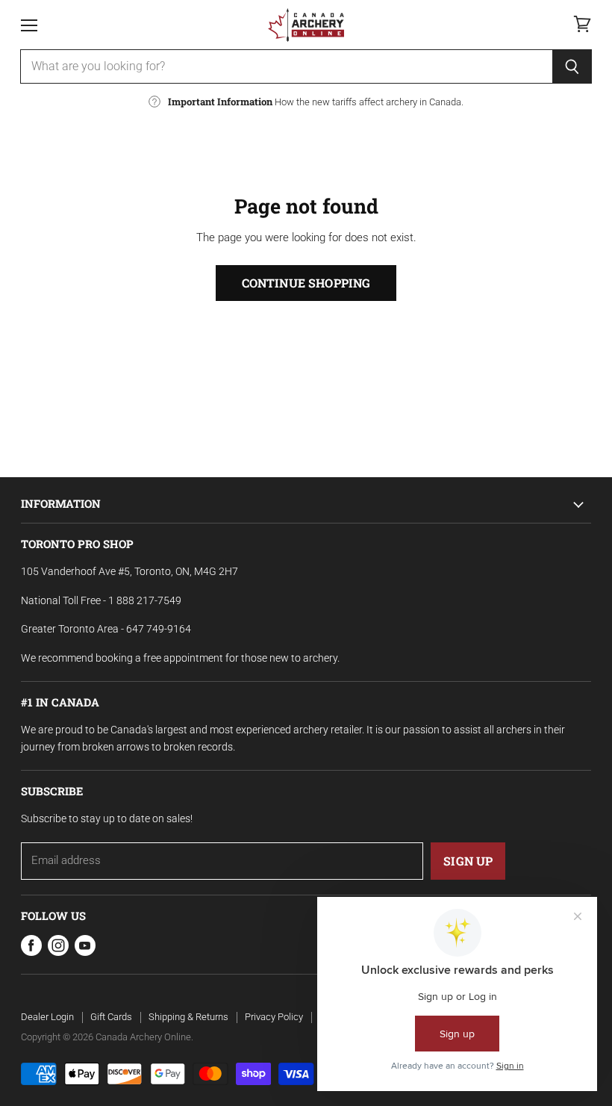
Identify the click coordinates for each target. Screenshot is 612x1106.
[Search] (572, 66)
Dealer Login (47, 1016)
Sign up (468, 861)
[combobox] (286, 66)
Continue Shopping (306, 283)
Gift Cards (111, 1016)
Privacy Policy (274, 1016)
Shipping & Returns (188, 1016)
